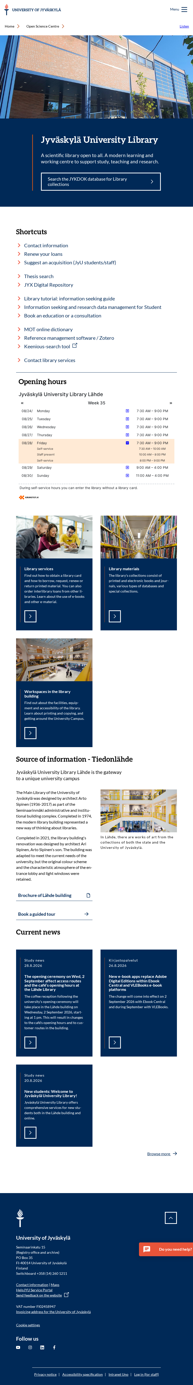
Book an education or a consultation (62, 315)
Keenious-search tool (47, 346)
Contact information (46, 245)
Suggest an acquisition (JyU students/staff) (70, 262)
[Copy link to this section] (138, 759)
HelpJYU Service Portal (34, 1290)
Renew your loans (43, 254)
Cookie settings (28, 1325)
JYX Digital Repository (48, 285)
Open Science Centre (42, 26)
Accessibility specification (82, 1374)
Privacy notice (45, 1374)
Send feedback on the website (39, 1295)
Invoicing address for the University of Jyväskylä (53, 1312)
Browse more (159, 1153)
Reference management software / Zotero (69, 338)
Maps (55, 1285)
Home (9, 26)
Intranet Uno (118, 1374)
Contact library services (49, 360)
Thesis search (39, 276)
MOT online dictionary (48, 329)
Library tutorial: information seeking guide (69, 298)
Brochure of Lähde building (44, 895)
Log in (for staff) (146, 1374)
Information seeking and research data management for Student (92, 307)
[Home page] (32, 9)
